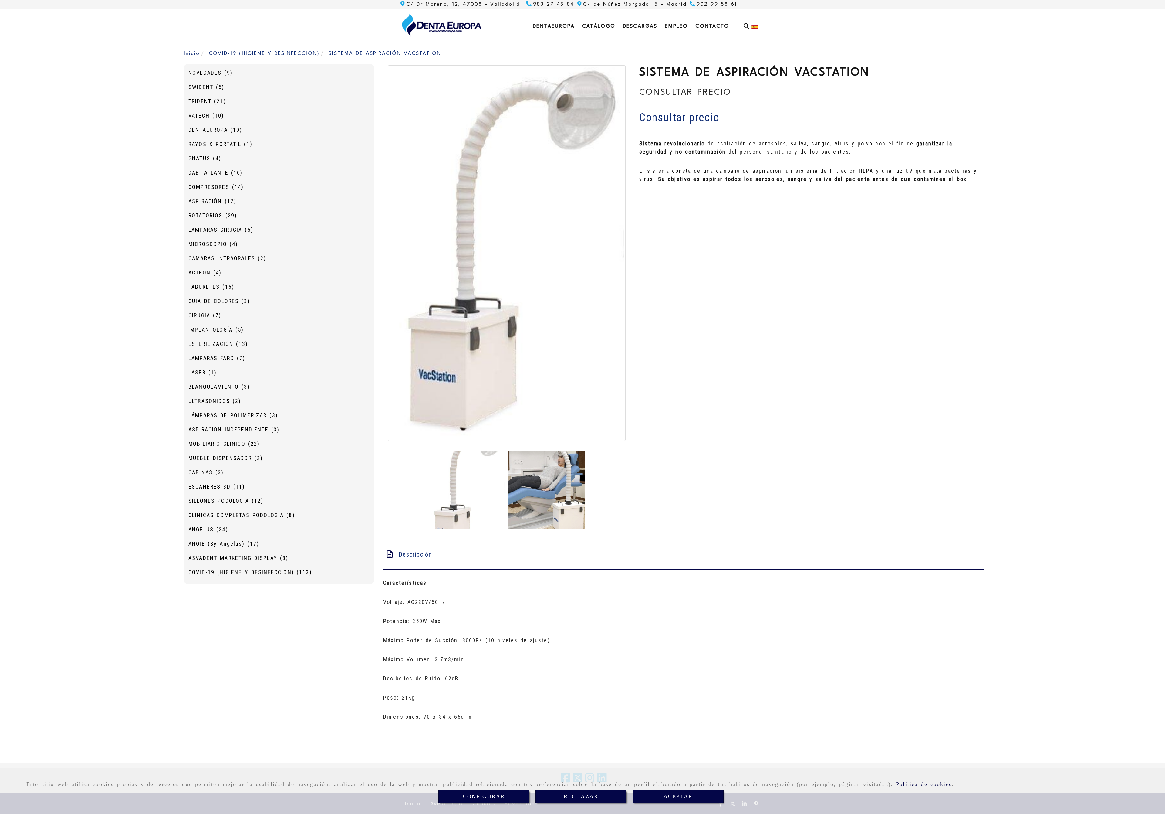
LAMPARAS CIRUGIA (220, 229)
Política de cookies (924, 784)
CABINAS (206, 472)
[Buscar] (746, 26)
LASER (202, 372)
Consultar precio (679, 117)
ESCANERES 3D (216, 486)
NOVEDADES (210, 73)
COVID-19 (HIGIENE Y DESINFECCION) (250, 572)
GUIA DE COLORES (219, 301)
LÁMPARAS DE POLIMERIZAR (233, 415)
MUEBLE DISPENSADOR (225, 458)
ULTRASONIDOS (214, 401)
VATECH (206, 115)
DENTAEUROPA (215, 130)
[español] (754, 26)
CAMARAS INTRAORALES (227, 258)
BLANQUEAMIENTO (219, 386)
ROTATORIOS (212, 215)
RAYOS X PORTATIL (220, 144)
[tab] (683, 554)
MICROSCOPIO (213, 244)
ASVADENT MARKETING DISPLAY (238, 558)
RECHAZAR (581, 796)
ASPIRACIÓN (212, 201)
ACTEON (204, 272)
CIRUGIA (204, 315)
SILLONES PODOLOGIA (225, 501)
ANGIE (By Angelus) (223, 543)
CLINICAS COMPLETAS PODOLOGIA (241, 515)
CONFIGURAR (484, 796)
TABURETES (211, 287)
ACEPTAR (678, 796)
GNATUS (204, 158)
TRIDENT (207, 101)
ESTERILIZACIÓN (218, 344)
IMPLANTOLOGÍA (216, 329)
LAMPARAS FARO (216, 358)
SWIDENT (206, 87)
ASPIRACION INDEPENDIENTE (233, 429)
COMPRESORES (216, 187)
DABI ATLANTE (215, 172)
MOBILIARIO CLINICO (224, 444)
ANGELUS (208, 529)
